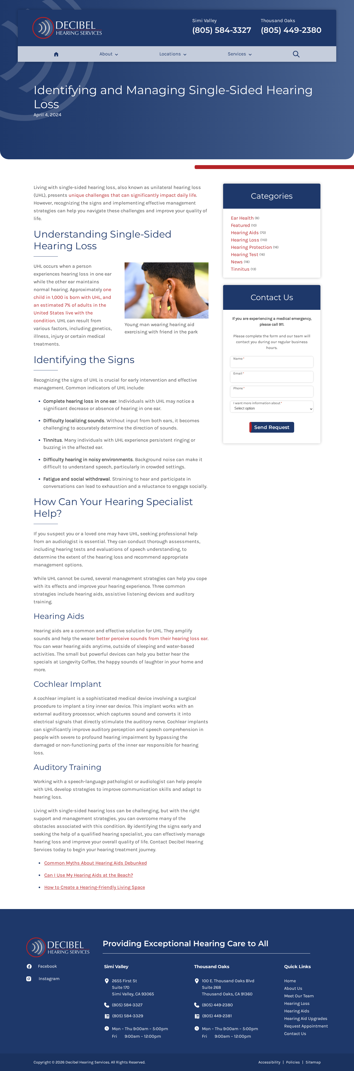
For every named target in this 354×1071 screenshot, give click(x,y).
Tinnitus (240, 269)
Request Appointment (306, 1026)
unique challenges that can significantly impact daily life (132, 195)
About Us (293, 988)
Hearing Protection (251, 247)
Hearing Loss (245, 240)
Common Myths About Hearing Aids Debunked (95, 863)
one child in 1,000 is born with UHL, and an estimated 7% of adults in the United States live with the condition (72, 305)
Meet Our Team (299, 996)
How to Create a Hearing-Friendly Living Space (94, 887)
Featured (240, 225)
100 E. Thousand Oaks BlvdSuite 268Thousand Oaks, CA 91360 (228, 987)
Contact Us (295, 1033)
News (237, 262)
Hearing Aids (245, 232)
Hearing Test (244, 254)
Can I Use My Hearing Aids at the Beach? (88, 875)
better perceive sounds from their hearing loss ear (152, 638)
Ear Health (242, 218)
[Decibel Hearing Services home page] (67, 28)
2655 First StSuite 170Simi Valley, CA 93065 (133, 987)
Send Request (271, 427)
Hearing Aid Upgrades (305, 1018)
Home (290, 980)
